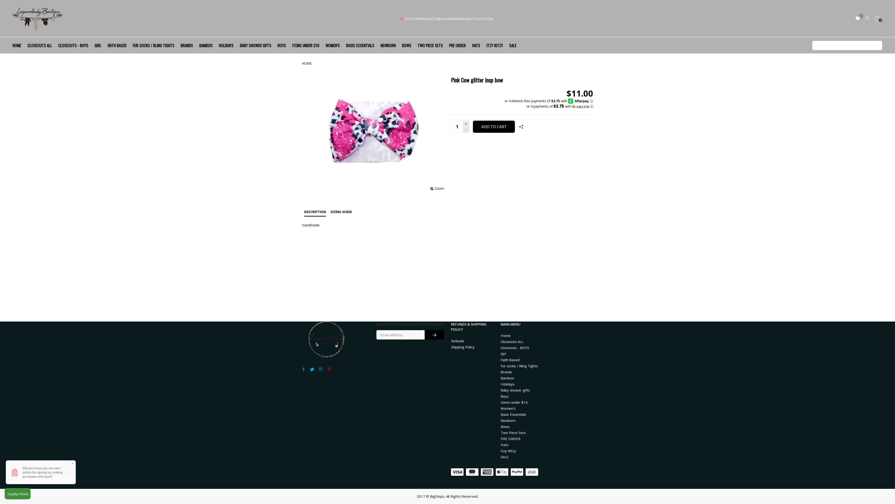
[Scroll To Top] (882, 473)
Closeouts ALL (40, 45)
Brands (187, 45)
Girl (98, 45)
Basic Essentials (360, 45)
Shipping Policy (463, 347)
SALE (512, 45)
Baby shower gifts (255, 45)
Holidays (226, 45)
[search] (847, 45)
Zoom (439, 188)
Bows (406, 45)
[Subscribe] (434, 335)
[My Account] (867, 19)
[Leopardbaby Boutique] (38, 18)
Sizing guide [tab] (341, 212)
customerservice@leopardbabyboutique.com (448, 18)
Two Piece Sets (430, 45)
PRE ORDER (457, 45)
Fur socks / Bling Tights (153, 45)
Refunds (457, 341)
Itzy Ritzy (494, 45)
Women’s (333, 45)
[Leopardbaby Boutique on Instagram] (320, 369)
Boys (282, 45)
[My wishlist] (857, 19)
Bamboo (206, 45)
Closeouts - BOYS (73, 45)
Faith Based (117, 45)
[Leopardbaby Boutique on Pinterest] (329, 369)
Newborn (388, 45)
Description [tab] (315, 212)
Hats (476, 45)
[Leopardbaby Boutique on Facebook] (303, 369)
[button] (549, 106)
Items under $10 (305, 45)
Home (17, 45)
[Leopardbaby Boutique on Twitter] (312, 369)
